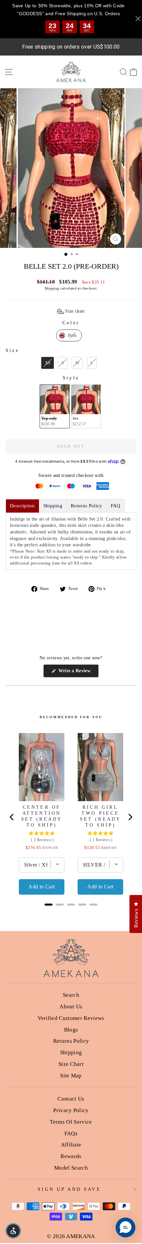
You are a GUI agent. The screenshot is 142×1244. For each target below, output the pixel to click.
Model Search (71, 1168)
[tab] (22, 506)
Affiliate (71, 1145)
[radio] (69, 335)
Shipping (52, 288)
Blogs (71, 1030)
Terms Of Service (71, 1122)
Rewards (70, 1156)
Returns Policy (71, 1041)
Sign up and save (69, 1189)
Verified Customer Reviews (71, 1018)
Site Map (71, 1075)
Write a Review (78, 673)
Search (71, 995)
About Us (71, 1006)
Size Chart (71, 1064)
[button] (71, 311)
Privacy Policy (71, 1110)
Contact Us (70, 1099)
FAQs (71, 1133)
